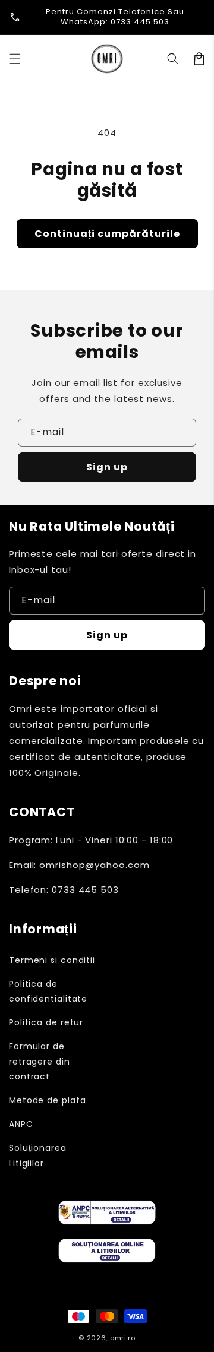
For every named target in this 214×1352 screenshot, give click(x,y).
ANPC (21, 1124)
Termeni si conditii (52, 960)
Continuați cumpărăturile (107, 233)
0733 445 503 (140, 21)
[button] (15, 59)
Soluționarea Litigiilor (38, 1155)
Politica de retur (46, 1022)
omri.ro (123, 1337)
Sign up (107, 467)
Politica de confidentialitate (48, 991)
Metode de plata (47, 1100)
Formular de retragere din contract (39, 1061)
